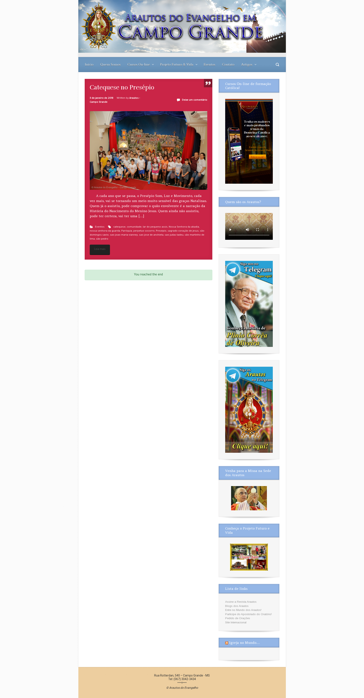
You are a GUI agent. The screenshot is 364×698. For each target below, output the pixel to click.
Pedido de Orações (237, 618)
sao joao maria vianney (124, 235)
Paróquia (126, 231)
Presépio (161, 231)
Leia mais (100, 249)
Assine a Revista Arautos (241, 601)
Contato (228, 64)
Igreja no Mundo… (244, 642)
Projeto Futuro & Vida (176, 64)
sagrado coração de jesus (183, 231)
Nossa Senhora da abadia (184, 227)
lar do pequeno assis (155, 227)
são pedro (102, 239)
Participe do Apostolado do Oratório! (248, 614)
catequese (119, 227)
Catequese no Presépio (122, 87)
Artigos (246, 64)
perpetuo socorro (144, 231)
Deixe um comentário (194, 100)
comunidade (134, 227)
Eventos (209, 64)
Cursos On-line (138, 64)
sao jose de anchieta (151, 235)
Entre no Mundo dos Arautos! (243, 610)
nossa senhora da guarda (105, 231)
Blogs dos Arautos (237, 606)
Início (89, 64)
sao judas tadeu (174, 235)
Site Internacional (235, 622)
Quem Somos (110, 64)
